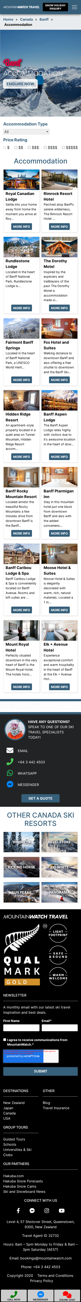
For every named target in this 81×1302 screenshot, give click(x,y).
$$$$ (52, 147)
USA (6, 1118)
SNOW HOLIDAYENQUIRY (55, 7)
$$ (20, 147)
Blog (46, 1103)
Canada (26, 19)
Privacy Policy (41, 1281)
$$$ (35, 147)
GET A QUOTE (40, 798)
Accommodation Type (25, 124)
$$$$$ (72, 147)
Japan (8, 1108)
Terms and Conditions (55, 1275)
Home (8, 19)
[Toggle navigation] (74, 7)
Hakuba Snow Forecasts (23, 1181)
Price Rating (15, 139)
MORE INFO (21, 226)
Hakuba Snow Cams (19, 1186)
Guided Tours (14, 1139)
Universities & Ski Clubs (17, 1152)
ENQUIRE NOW (20, 84)
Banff (44, 19)
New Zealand (14, 1103)
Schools (9, 1144)
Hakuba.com (13, 1176)
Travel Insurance (56, 1108)
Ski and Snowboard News (24, 1191)
